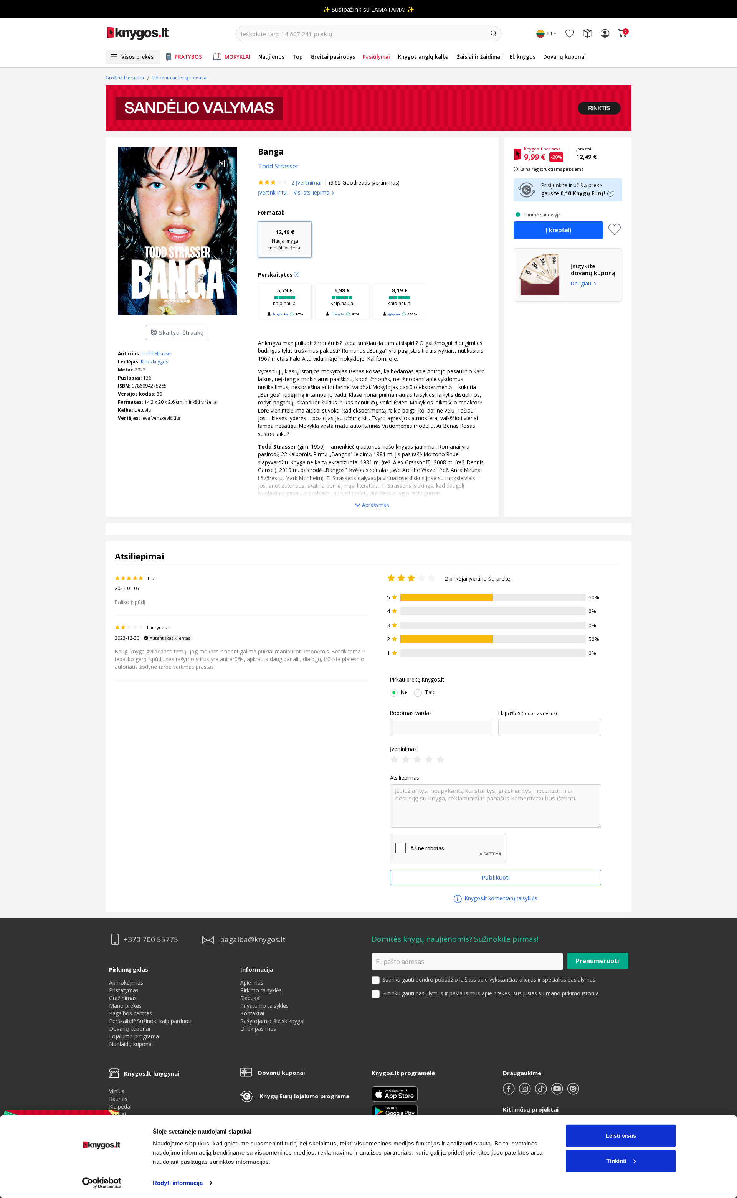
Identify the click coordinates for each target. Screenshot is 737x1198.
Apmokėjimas (126, 982)
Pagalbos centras (130, 1013)
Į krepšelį (558, 230)
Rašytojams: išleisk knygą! (272, 1021)
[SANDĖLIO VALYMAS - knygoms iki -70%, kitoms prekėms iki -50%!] (368, 108)
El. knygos (522, 56)
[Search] (493, 33)
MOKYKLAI (237, 56)
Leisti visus (621, 1135)
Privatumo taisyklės (264, 1005)
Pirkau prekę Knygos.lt (417, 679)
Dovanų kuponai (564, 56)
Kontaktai (252, 1013)
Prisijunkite (554, 185)
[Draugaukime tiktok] (541, 1092)
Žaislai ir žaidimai (479, 56)
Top (297, 56)
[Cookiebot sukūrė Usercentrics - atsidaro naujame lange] (102, 1183)
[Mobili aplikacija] (395, 1111)
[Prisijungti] (605, 33)
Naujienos (271, 56)
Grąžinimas (123, 998)
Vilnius (116, 1091)
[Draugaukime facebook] (509, 1092)
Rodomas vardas (411, 713)
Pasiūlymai (376, 56)
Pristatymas (124, 990)
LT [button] (550, 33)
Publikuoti (495, 877)
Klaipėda (119, 1106)
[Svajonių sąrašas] (569, 33)
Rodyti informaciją (178, 1183)
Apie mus (251, 982)
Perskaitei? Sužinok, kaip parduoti (150, 1021)
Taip (430, 692)
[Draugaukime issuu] (573, 1092)
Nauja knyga (284, 239)
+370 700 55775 (151, 939)
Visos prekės (137, 56)
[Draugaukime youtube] (557, 1092)
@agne (394, 314)
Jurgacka (280, 314)
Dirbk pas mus (258, 1028)
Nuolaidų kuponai (131, 1044)
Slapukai (250, 998)
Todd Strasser (157, 353)
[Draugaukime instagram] (525, 1092)
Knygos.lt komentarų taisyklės (500, 898)
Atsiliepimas (404, 777)
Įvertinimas (403, 749)
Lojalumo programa (134, 1036)
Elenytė (337, 314)
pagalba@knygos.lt (253, 939)
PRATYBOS (188, 56)
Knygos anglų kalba (423, 56)
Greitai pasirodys (333, 56)
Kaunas (118, 1098)
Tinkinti (616, 1160)
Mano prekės (125, 1005)
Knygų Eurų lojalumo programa (304, 1096)
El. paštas (509, 713)
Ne (404, 692)
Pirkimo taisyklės (261, 990)
